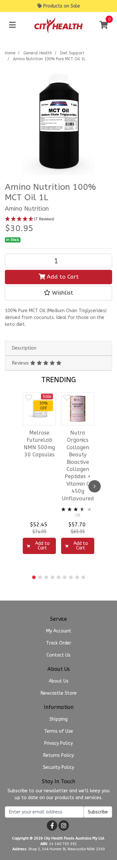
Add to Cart (62, 276)
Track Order (58, 643)
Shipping (58, 719)
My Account (58, 631)
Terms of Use (58, 731)
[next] (94, 486)
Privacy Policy (58, 743)
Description (24, 348)
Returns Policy (58, 755)
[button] (58, 219)
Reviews (21, 363)
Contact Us (58, 655)
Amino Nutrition (27, 208)
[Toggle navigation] (12, 25)
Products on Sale (61, 6)
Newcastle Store (59, 693)
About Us (59, 681)
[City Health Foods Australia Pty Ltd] (58, 25)
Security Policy (58, 767)
